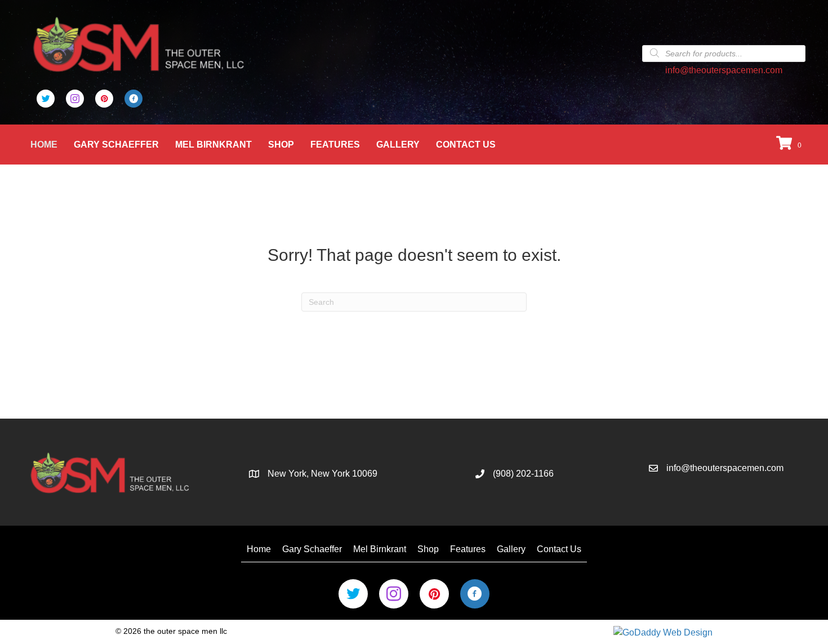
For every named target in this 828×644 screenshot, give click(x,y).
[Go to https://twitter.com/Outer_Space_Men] (46, 99)
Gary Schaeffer (116, 144)
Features (335, 144)
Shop (281, 144)
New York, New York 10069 (322, 473)
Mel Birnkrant (213, 144)
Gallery (398, 144)
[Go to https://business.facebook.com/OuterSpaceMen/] (133, 99)
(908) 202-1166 (523, 473)
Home (43, 144)
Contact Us (466, 144)
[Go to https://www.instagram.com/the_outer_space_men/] (75, 99)
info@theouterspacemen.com (723, 70)
